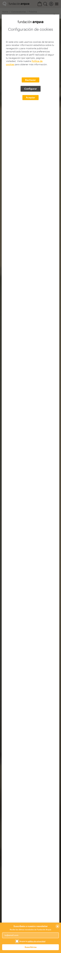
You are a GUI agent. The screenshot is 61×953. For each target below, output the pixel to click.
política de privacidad (36, 941)
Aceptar (30, 97)
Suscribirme (30, 947)
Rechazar (30, 79)
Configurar (30, 88)
